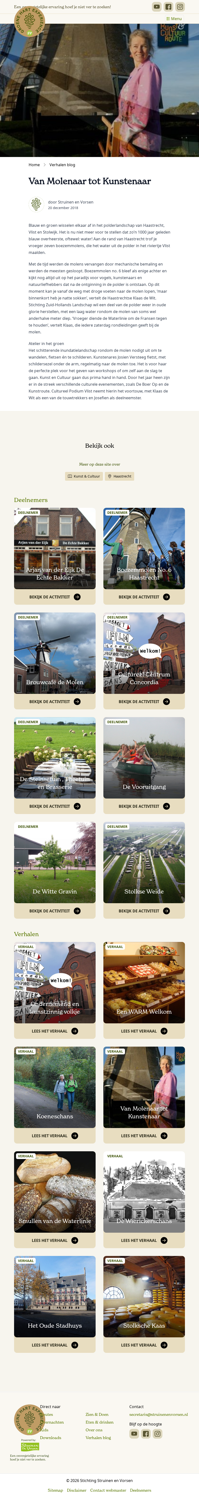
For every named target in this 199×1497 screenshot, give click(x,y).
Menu (176, 18)
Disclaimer (76, 1490)
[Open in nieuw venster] (157, 7)
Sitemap (55, 1490)
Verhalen (26, 934)
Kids (44, 1429)
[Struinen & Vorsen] (29, 1433)
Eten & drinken (100, 1422)
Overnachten (52, 1422)
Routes (46, 1414)
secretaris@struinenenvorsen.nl (158, 1414)
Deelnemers (31, 500)
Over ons (94, 1429)
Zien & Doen (97, 1414)
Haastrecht (122, 476)
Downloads (50, 1437)
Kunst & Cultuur (87, 476)
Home (34, 164)
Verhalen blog (62, 164)
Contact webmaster (108, 1490)
